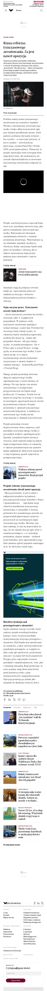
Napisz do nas (8, 917)
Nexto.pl (27, 934)
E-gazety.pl (28, 932)
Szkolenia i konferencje (12, 951)
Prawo (18, 10)
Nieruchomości (23, 789)
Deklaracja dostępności (32, 922)
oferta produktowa (10, 958)
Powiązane (7, 707)
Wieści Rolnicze (29, 941)
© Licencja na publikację (13, 691)
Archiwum (7, 937)
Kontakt (6, 915)
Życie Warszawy (30, 944)
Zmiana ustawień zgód (32, 915)
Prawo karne (8, 37)
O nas (5, 913)
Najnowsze (27, 707)
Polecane (17, 707)
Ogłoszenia (7, 932)
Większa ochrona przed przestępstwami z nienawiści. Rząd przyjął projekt (30, 474)
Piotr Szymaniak (10, 113)
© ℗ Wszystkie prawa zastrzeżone (16, 693)
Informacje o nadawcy (32, 920)
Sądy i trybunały (23, 753)
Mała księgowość (30, 937)
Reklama (6, 929)
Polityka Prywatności (31, 913)
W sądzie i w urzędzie (25, 807)
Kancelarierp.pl (29, 939)
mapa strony (8, 955)
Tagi (35, 707)
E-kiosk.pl (27, 929)
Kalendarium (28, 955)
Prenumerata (8, 934)
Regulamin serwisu (31, 917)
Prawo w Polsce (23, 467)
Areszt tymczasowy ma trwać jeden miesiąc (30, 273)
